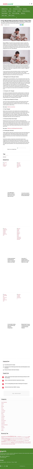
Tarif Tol (12, 441)
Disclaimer (25, 8)
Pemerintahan (3, 420)
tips (30, 441)
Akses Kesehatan (4, 402)
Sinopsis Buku (27, 440)
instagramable (27, 437)
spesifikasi (3, 441)
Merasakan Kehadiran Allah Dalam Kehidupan (12, 369)
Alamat (2, 403)
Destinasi (19, 436)
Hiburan (2, 409)
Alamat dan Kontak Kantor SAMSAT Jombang (12, 387)
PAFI (9, 440)
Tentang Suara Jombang (17, 8)
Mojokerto (6, 440)
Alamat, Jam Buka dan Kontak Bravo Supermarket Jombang (14, 380)
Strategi (7, 441)
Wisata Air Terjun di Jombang (23, 442)
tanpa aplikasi (9, 441)
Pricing (12, 462)
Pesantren (3, 423)
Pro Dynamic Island (18, 440)
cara (16, 436)
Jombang (3, 438)
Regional (2, 426)
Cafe (15, 436)
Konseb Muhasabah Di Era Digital (10, 364)
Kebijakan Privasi (5, 8)
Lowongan (3, 416)
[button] (29, 3)
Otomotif (2, 419)
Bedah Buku (5, 436)
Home (10, 8)
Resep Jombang (4, 13)
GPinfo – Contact (11, 15)
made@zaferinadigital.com (5, 456)
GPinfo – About (4, 15)
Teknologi (2, 427)
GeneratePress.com (3, 462)
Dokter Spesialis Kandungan (24, 436)
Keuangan (3, 412)
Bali (2, 436)
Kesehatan (8, 439)
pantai (11, 440)
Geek (2, 407)
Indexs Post (23, 13)
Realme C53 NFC (23, 440)
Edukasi (2, 406)
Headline (2, 437)
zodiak (14, 444)
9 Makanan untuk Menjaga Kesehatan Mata (14, 128)
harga (29, 436)
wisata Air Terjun (16, 442)
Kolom (2, 413)
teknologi (22, 441)
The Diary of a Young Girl (27, 441)
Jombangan (3, 410)
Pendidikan (14, 440)
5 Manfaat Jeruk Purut (11, 106)
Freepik (15, 462)
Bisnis (12, 436)
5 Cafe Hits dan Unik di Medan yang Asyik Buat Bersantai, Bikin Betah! (25, 194)
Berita (8, 436)
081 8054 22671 (3, 457)
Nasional (2, 417)
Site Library (9, 462)
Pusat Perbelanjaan (4, 424)
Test (9, 13)
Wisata (2, 430)
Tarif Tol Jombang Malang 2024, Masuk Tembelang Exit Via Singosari (16, 383)
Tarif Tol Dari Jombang (17, 441)
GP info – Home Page (15, 13)
